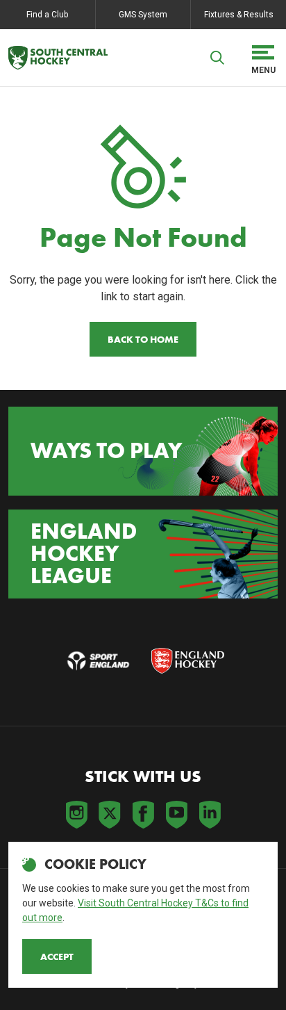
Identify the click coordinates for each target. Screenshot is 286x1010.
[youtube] (176, 815)
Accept (57, 956)
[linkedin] (210, 815)
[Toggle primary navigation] (263, 57)
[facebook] (143, 815)
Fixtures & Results (239, 14)
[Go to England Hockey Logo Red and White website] (188, 660)
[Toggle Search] (217, 57)
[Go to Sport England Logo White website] (98, 660)
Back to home (143, 339)
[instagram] (76, 815)
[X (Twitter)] (110, 815)
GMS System (143, 14)
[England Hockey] (58, 58)
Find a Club (47, 14)
